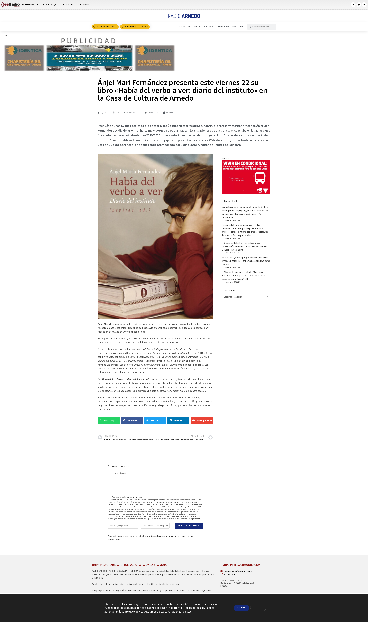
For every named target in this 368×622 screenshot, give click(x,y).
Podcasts (208, 26)
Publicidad (223, 26)
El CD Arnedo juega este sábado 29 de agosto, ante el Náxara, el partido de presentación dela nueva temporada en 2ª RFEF (244, 275)
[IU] (246, 176)
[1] (89, 54)
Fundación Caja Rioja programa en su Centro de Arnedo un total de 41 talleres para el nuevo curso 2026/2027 (246, 261)
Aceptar (241, 607)
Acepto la (127, 496)
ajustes (187, 611)
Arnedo (150, 112)
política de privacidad (132, 496)
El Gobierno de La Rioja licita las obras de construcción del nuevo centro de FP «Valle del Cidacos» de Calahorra (244, 246)
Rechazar (258, 607)
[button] (109, 420)
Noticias (192, 26)
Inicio (182, 26)
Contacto (237, 26)
